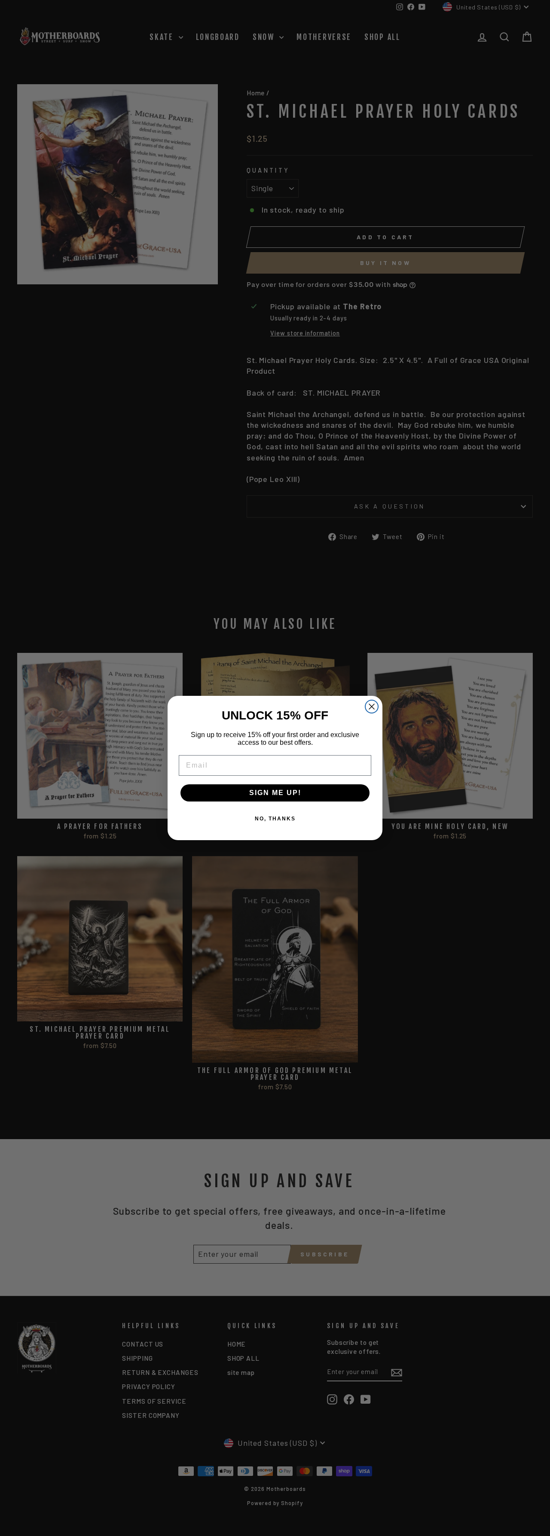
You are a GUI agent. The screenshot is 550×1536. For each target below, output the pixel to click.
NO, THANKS (275, 819)
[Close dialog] (371, 706)
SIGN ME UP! (275, 792)
